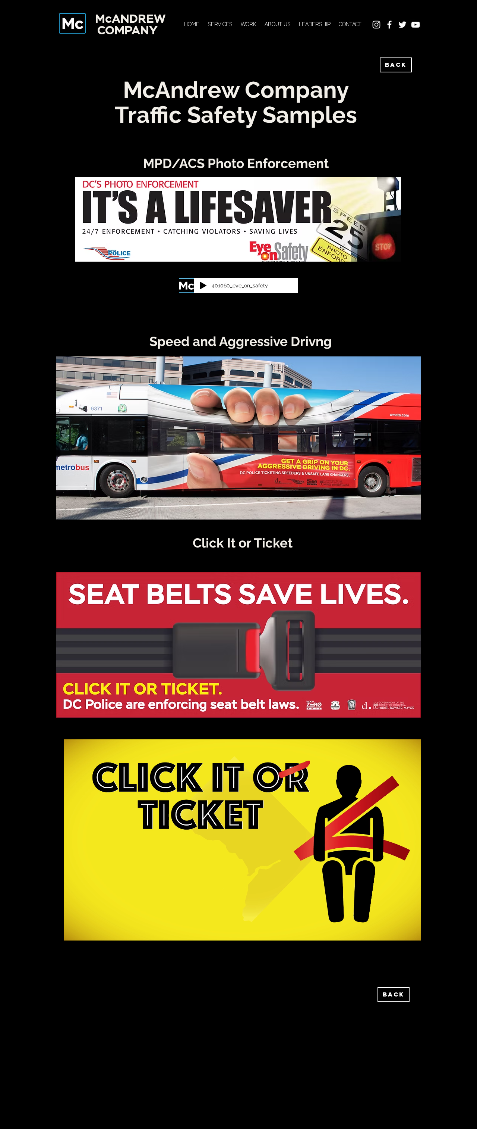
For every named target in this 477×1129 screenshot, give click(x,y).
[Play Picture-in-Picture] (398, 933)
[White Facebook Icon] (389, 24)
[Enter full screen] (411, 933)
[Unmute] (86, 933)
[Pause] (74, 933)
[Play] (203, 285)
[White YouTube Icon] (415, 24)
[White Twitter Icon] (402, 24)
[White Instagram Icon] (376, 24)
